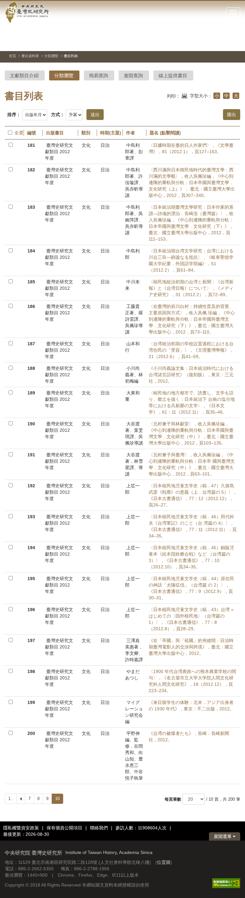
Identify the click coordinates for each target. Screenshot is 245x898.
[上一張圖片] (212, 43)
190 (31, 423)
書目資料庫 (30, 56)
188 (31, 368)
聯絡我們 (99, 827)
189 (31, 392)
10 (57, 798)
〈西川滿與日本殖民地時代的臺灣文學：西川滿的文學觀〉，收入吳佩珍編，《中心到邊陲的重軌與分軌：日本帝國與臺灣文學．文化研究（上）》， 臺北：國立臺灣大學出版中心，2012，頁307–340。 (192, 182)
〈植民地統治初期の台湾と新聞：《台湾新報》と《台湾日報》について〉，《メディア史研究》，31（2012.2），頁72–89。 (191, 288)
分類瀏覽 (51, 56)
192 (31, 485)
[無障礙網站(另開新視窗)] (226, 882)
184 (31, 250)
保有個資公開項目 (64, 827)
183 (31, 207)
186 (31, 306)
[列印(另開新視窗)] (184, 95)
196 (31, 609)
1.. (10, 798)
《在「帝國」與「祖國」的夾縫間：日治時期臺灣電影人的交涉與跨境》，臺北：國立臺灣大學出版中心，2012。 (191, 647)
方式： (57, 114)
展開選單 (223, 836)
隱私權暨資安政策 (21, 827)
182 (31, 169)
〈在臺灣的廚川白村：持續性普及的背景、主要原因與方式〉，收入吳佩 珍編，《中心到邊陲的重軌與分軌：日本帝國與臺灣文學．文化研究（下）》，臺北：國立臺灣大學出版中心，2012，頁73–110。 (192, 319)
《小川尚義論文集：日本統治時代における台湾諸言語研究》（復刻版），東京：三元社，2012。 (191, 375)
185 (31, 281)
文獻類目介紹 (24, 75)
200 (31, 733)
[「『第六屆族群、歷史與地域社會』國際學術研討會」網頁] (235, 43)
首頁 (12, 56)
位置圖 (163, 862)
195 (31, 578)
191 (31, 454)
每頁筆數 (173, 799)
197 (31, 640)
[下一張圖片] (224, 43)
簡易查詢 (98, 75)
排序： (14, 114)
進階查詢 (133, 75)
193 (31, 516)
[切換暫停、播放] (201, 43)
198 (31, 671)
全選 (17, 133)
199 (31, 702)
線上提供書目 (173, 75)
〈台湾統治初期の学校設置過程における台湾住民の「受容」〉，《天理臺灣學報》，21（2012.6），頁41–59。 (191, 350)
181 (31, 145)
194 (31, 547)
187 (31, 343)
